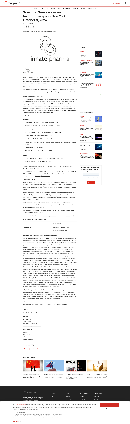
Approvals (90, 373)
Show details (16, 421)
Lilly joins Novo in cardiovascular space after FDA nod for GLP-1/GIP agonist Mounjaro (87, 84)
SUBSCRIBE (116, 3)
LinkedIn (68, 216)
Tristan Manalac (38, 379)
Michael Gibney (83, 78)
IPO (80, 144)
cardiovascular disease (86, 60)
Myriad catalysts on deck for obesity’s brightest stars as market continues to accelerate (86, 137)
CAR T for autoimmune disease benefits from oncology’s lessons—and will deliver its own (87, 119)
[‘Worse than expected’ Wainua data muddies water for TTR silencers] (98, 63)
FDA (81, 81)
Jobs (59, 8)
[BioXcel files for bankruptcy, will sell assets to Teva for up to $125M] (98, 75)
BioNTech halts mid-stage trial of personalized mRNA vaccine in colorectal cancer (87, 54)
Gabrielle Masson (83, 66)
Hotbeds (75, 8)
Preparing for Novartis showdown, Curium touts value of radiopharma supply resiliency (87, 156)
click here (36, 168)
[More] (38, 8)
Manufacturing (83, 153)
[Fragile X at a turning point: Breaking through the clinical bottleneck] (76, 365)
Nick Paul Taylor (83, 158)
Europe (26, 348)
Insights (68, 373)
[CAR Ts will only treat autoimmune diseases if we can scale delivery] (98, 128)
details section (59, 417)
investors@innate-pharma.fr (42, 176)
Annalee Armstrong (102, 377)
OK (109, 404)
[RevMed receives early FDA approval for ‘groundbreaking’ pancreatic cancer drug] (97, 365)
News (36, 8)
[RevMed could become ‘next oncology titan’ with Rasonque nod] (54, 365)
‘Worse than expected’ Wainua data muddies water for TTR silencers (86, 63)
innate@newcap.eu (28, 339)
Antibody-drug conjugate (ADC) (31, 373)
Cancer (39, 348)
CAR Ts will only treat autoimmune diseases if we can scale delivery (87, 128)
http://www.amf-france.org (56, 273)
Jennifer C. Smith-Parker (70, 378)
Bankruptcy (83, 72)
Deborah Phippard (83, 121)
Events (53, 8)
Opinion (82, 116)
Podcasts (45, 8)
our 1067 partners (21, 404)
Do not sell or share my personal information (109, 409)
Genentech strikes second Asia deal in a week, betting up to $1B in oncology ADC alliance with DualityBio (33, 376)
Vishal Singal (82, 131)
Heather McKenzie (83, 56)
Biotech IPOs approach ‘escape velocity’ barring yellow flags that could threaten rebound (87, 147)
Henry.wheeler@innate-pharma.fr (32, 326)
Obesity (82, 134)
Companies (66, 8)
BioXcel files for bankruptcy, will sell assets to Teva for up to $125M (87, 75)
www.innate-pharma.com (49, 216)
